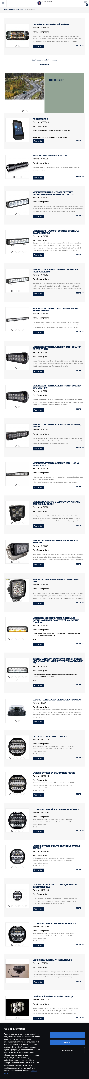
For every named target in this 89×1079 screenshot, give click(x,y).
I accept (67, 1035)
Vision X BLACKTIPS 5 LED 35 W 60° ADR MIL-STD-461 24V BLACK (56, 503)
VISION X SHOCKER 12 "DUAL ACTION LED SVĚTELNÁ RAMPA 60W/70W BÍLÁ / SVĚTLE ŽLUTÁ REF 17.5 (56, 620)
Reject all (67, 1042)
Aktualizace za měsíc (13, 10)
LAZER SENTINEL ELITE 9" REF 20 (50, 736)
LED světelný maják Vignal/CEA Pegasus (57, 700)
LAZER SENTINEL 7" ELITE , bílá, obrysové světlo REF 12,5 (55, 886)
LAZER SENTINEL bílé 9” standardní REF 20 (56, 809)
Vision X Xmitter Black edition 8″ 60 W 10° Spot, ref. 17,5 (57, 348)
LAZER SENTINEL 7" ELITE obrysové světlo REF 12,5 (56, 847)
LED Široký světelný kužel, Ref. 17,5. (53, 997)
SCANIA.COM (47, 2)
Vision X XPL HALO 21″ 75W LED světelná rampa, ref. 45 (55, 309)
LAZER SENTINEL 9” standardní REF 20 (54, 773)
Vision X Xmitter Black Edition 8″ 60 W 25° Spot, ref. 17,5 (57, 387)
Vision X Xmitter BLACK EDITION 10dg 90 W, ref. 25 (57, 425)
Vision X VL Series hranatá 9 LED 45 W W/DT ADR (57, 580)
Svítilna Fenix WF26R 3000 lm (50, 156)
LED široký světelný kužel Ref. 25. (52, 960)
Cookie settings (67, 1050)
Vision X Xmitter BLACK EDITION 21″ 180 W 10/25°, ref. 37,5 (56, 464)
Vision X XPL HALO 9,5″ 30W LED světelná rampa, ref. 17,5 (56, 232)
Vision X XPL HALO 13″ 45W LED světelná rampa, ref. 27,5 (55, 271)
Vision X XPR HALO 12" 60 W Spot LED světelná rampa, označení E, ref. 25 (53, 193)
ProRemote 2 (40, 119)
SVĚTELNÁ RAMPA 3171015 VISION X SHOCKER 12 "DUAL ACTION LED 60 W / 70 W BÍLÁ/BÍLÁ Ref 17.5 (58, 661)
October (56, 80)
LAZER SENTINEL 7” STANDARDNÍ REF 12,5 (54, 923)
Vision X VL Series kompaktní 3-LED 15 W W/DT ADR (55, 542)
